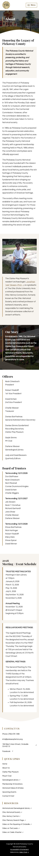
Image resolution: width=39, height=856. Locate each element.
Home (4, 764)
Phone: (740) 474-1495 (11, 734)
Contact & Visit (8, 796)
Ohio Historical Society (19, 812)
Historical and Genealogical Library (19, 808)
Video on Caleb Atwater (19, 832)
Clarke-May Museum (10, 772)
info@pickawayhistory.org (12, 739)
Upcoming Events (9, 792)
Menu (33, 5)
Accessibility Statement (19, 849)
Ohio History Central (19, 816)
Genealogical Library (19, 780)
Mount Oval (6, 776)
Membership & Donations (12, 784)
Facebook (7, 751)
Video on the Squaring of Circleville (19, 824)
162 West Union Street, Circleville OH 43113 (19, 745)
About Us (6, 768)
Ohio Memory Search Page (19, 820)
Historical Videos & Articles (13, 788)
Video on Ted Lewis (19, 828)
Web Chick (24, 852)
